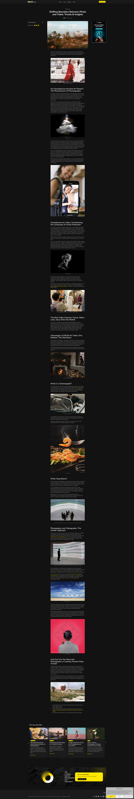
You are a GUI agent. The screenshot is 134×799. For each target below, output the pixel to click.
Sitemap (68, 796)
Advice (51, 740)
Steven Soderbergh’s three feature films (59, 286)
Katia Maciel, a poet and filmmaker (58, 537)
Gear (88, 740)
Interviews (70, 740)
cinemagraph (79, 389)
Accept (111, 796)
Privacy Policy (64, 796)
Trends (69, 9)
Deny (120, 796)
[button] (131, 788)
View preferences (128, 796)
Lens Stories (32, 740)
